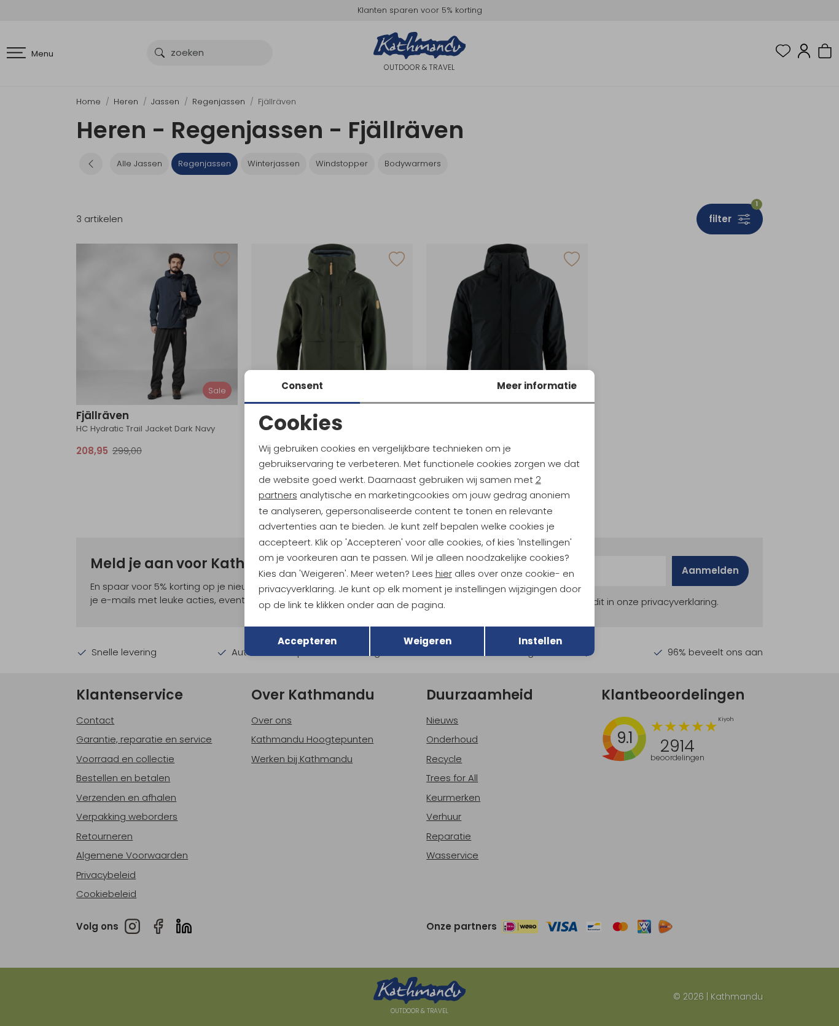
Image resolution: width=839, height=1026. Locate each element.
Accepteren (307, 640)
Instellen (540, 640)
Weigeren (427, 640)
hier (443, 573)
